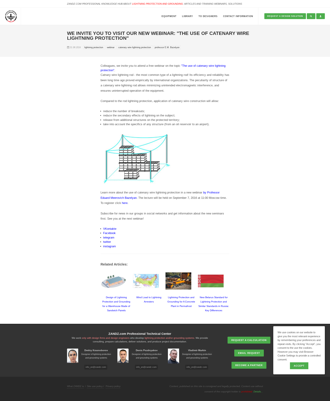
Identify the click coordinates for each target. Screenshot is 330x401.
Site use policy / (95, 386)
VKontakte (109, 228)
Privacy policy (113, 386)
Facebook (109, 233)
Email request (249, 353)
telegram (108, 237)
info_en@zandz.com (96, 367)
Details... (258, 391)
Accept (299, 365)
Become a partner (249, 365)
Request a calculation (249, 340)
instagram (109, 246)
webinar (111, 47)
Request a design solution (285, 16)
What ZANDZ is (75, 386)
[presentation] (97, 290)
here (125, 203)
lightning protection (94, 47)
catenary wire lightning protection (135, 47)
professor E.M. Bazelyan (167, 47)
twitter (107, 241)
